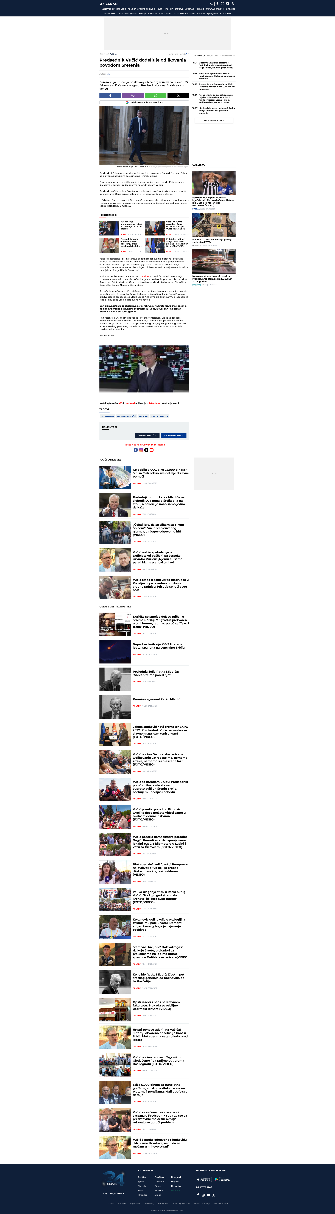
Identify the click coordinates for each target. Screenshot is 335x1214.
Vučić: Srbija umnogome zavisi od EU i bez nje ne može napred (131, 225)
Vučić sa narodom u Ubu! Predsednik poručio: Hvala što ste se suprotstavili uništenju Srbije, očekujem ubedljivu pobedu (160, 787)
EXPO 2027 (225, 14)
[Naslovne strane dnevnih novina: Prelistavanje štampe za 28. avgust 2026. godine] (214, 261)
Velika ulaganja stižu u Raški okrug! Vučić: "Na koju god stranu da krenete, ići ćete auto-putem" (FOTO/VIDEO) (159, 897)
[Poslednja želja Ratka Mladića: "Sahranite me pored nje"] (115, 679)
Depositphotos (221, 1203)
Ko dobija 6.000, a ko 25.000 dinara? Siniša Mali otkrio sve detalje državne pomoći (161, 473)
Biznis (200, 9)
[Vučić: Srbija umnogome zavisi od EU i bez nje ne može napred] (109, 228)
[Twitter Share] (178, 95)
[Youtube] (151, 450)
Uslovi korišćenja (202, 1203)
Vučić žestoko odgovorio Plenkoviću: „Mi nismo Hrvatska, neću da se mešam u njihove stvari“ (160, 1143)
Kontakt (122, 1203)
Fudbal (196, 209)
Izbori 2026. (109, 14)
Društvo (179, 9)
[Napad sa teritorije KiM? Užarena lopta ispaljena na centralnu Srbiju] (115, 652)
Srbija (219, 9)
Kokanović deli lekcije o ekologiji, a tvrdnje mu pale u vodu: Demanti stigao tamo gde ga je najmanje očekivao (159, 925)
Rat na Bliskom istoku (184, 14)
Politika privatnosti (181, 1203)
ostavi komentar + (173, 435)
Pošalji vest (163, 1203)
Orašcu (145, 276)
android (130, 403)
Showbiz (151, 9)
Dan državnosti (159, 416)
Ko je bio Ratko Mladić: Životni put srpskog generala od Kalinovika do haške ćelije (158, 978)
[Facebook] (217, 4)
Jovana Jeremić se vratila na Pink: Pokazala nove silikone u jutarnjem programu (217, 87)
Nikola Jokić (165, 14)
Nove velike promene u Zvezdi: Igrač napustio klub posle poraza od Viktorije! (217, 76)
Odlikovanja (107, 416)
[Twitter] (233, 4)
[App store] (204, 1179)
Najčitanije (214, 55)
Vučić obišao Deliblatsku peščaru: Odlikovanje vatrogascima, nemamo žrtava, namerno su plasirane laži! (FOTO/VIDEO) (160, 759)
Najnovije (106, 9)
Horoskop (230, 9)
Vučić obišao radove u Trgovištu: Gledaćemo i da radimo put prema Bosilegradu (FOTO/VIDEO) (158, 1061)
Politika (132, 9)
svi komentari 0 (147, 435)
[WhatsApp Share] (155, 95)
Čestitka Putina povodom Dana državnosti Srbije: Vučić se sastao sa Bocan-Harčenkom (175, 225)
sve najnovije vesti (214, 120)
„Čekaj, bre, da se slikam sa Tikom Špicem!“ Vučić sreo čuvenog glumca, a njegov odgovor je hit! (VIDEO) (158, 530)
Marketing (149, 1203)
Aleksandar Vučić (126, 416)
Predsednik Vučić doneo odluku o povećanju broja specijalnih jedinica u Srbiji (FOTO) (131, 243)
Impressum (135, 1203)
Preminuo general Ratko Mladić (156, 699)
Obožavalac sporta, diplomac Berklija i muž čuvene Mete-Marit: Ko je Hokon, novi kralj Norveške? (216, 65)
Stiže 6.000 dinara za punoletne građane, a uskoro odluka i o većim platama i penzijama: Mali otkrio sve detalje (160, 1090)
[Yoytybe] (228, 4)
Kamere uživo (119, 9)
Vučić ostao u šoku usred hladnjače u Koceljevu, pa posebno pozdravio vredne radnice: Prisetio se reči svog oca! (161, 585)
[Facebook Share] (110, 95)
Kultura (209, 9)
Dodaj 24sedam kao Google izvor (146, 102)
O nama (110, 1203)
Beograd (176, 1177)
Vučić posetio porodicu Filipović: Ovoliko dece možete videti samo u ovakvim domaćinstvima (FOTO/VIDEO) (159, 814)
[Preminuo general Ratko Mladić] (115, 707)
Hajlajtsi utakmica (148, 14)
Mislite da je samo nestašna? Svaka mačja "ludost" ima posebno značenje (217, 110)
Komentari (228, 55)
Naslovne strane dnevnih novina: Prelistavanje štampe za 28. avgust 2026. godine (212, 279)
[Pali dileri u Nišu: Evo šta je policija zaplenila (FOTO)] (214, 225)
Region (175, 1181)
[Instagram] (222, 4)
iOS (120, 403)
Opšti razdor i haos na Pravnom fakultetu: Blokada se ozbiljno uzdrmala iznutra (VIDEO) (156, 1006)
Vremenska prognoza (207, 14)
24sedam (154, 403)
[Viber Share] (133, 95)
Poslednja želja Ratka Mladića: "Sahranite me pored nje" (156, 673)
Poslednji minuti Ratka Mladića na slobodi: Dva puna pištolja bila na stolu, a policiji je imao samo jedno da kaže (159, 502)
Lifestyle (190, 9)
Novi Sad (176, 1190)
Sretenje (143, 416)
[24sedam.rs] (108, 4)
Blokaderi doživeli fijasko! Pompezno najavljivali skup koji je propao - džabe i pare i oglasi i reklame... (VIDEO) (160, 870)
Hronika (168, 9)
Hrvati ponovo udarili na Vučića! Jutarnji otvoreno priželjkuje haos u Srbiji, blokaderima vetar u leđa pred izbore (160, 1035)
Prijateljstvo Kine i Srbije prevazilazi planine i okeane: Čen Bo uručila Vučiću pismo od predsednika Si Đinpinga (177, 243)
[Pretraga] (211, 3)
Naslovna (103, 54)
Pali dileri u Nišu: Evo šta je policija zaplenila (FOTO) (212, 241)
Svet (160, 9)
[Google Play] (222, 1179)
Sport (140, 9)
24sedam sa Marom (127, 14)
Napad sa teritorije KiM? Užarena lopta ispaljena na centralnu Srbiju (159, 646)
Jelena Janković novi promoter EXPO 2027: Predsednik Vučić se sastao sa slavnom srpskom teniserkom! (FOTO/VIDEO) (160, 732)
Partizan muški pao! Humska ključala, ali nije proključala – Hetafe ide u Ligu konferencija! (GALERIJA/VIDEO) (213, 201)
